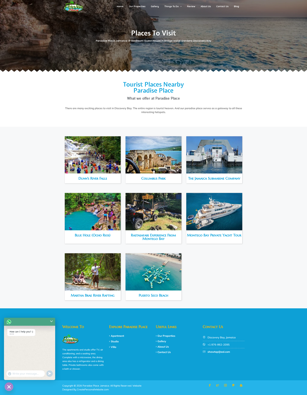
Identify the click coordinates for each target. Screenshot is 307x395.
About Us (206, 6)
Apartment (117, 335)
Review (191, 6)
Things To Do (171, 6)
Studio (115, 341)
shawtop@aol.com (219, 351)
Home (120, 6)
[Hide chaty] (9, 386)
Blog (236, 6)
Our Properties (137, 6)
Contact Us (222, 6)
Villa (113, 347)
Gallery (155, 6)
